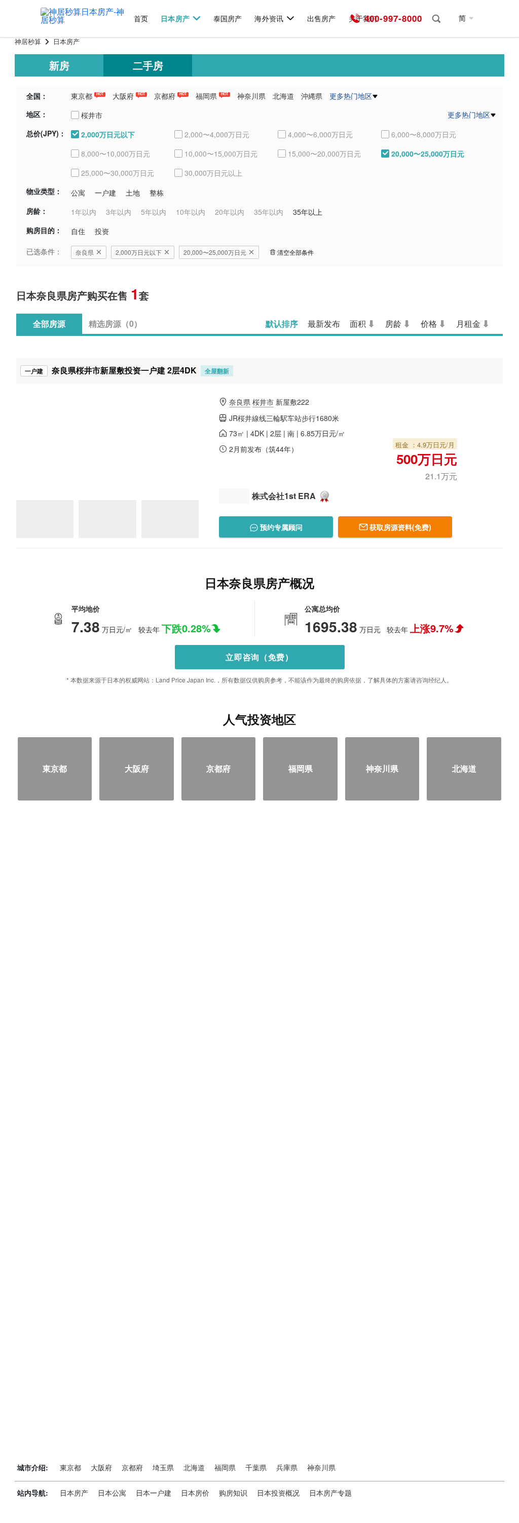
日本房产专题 (330, 1493)
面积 (358, 323)
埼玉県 (163, 1467)
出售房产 (321, 18)
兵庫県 (287, 1467)
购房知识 (233, 1493)
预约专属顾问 (280, 527)
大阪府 (123, 96)
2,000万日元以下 (139, 252)
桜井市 (263, 402)
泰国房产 (227, 18)
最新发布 (324, 323)
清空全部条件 (295, 252)
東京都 (81, 96)
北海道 (283, 96)
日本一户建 (153, 1493)
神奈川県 (251, 96)
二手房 (148, 65)
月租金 (468, 323)
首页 (141, 18)
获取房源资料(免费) (400, 527)
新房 (59, 65)
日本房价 (195, 1493)
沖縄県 (311, 96)
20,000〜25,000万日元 (214, 252)
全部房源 (49, 323)
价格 (429, 323)
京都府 (164, 96)
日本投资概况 (278, 1493)
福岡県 (206, 96)
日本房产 (175, 18)
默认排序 (282, 323)
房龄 (393, 323)
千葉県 (256, 1467)
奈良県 (85, 252)
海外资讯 (268, 18)
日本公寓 (112, 1493)
